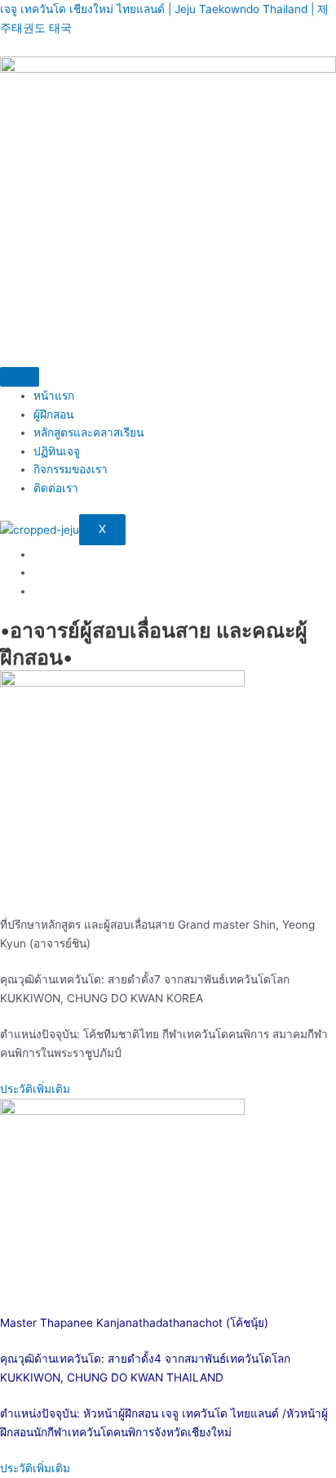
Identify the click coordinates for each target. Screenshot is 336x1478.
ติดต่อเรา (55, 488)
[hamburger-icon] (19, 377)
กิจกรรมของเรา (70, 469)
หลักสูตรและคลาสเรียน (88, 432)
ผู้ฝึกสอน (53, 414)
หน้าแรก (53, 395)
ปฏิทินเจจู (56, 451)
